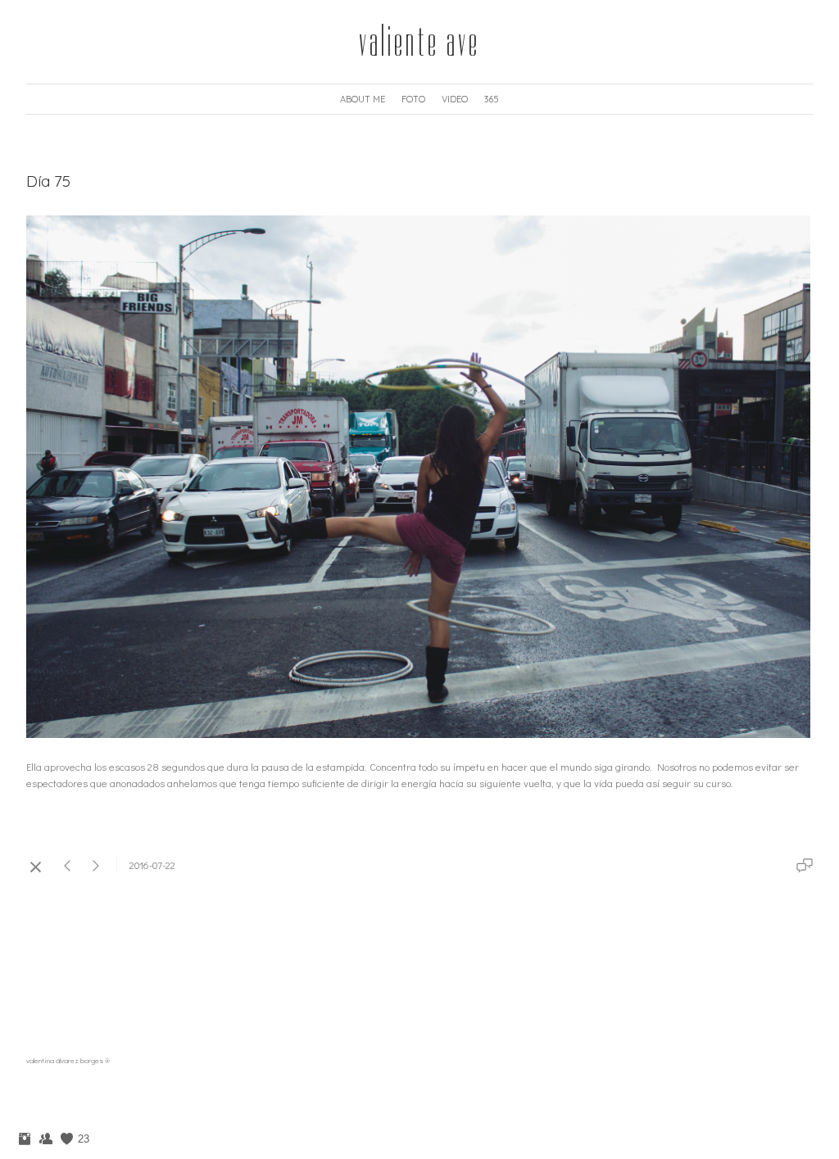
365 (491, 99)
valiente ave (419, 42)
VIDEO (455, 99)
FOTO (413, 99)
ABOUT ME (362, 99)
